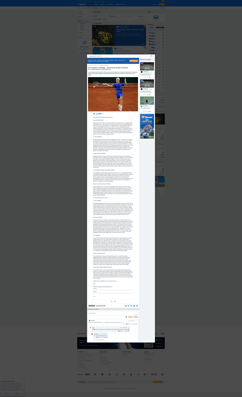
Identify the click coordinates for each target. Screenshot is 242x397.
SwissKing (96, 334)
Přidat (136, 317)
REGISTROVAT (133, 61)
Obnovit (130, 317)
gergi (93, 327)
